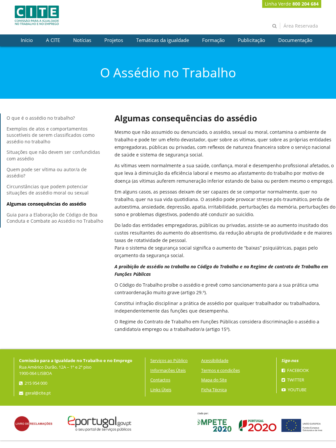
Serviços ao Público (169, 360)
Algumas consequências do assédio (46, 204)
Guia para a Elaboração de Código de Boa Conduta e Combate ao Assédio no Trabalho (55, 218)
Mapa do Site (214, 380)
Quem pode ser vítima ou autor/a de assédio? (47, 172)
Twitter (295, 380)
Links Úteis (160, 390)
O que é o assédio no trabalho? (41, 118)
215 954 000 (35, 383)
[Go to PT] (37, 15)
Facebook (297, 370)
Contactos (160, 380)
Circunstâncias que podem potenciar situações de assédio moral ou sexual (48, 189)
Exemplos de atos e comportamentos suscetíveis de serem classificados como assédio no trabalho (50, 135)
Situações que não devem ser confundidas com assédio (53, 155)
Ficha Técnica (214, 390)
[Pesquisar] (274, 26)
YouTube (296, 390)
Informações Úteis (168, 370)
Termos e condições (220, 370)
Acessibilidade (214, 360)
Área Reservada (301, 26)
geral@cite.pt (37, 393)
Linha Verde (292, 4)
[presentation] (26, 40)
